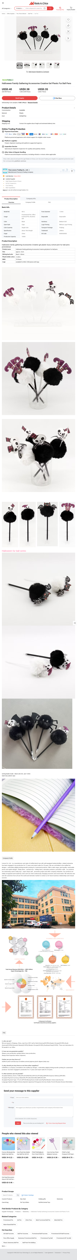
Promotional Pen (8, 1220)
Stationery (60, 1199)
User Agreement (49, 1252)
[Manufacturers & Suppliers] (38, 3)
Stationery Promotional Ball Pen (27, 1238)
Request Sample (33, 102)
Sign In (5, 190)
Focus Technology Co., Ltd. (26, 1252)
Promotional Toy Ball (47, 1238)
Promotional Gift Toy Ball (64, 1238)
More (3, 1246)
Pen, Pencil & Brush (21, 13)
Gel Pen (36, 13)
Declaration (58, 1252)
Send (18, 1123)
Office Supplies (10, 13)
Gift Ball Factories (8, 1233)
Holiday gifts (42, 1199)
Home (3, 13)
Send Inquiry (19, 98)
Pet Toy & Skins (24, 1202)
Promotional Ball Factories (39, 1233)
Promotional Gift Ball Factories (60, 1233)
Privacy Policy (66, 1252)
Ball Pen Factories (23, 1233)
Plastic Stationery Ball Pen (11, 1242)
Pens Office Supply (8, 1238)
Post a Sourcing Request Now (56, 1123)
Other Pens (28, 1220)
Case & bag (5, 1202)
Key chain (23, 1199)
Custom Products (7, 1199)
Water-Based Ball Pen (9, 1224)
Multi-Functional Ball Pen (43, 1220)
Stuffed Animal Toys (44, 1202)
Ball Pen (30, 13)
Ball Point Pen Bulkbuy (29, 1242)
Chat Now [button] (58, 98)
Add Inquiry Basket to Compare (39, 72)
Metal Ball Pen (58, 1220)
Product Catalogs (28, 1195)
